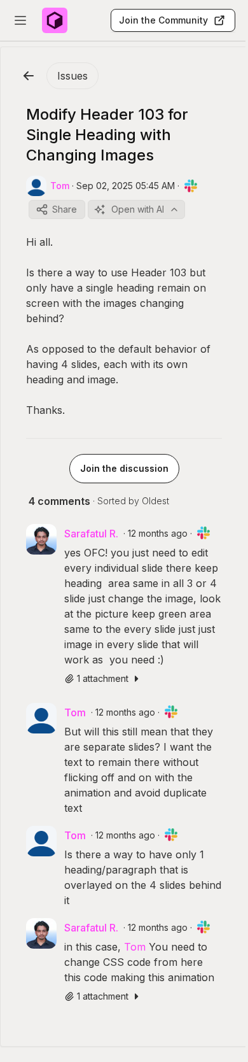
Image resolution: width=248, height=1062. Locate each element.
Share (64, 209)
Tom (135, 946)
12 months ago (158, 533)
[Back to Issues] (28, 75)
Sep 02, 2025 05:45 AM (125, 185)
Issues (72, 75)
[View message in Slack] (191, 186)
